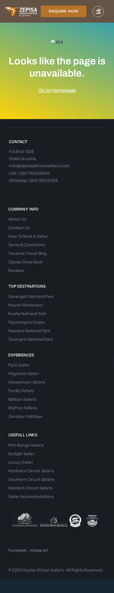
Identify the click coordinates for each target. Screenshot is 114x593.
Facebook (17, 550)
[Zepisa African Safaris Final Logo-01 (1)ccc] (21, 8)
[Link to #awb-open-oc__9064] (98, 11)
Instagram (39, 550)
